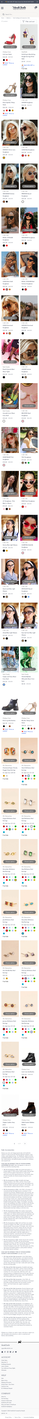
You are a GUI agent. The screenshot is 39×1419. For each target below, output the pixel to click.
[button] (36, 8)
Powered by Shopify (20, 1411)
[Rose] (34, 728)
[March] (28, 776)
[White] (10, 60)
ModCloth (12, 1411)
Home (2, 18)
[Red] (7, 60)
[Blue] (28, 597)
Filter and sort (29, 21)
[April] (31, 776)
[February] (25, 776)
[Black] (4, 60)
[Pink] (23, 421)
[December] (23, 781)
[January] (23, 776)
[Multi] (4, 421)
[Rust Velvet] (31, 728)
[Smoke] (25, 463)
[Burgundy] (25, 1077)
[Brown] (10, 726)
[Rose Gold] (25, 155)
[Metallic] (4, 110)
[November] (34, 778)
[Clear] (28, 641)
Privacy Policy (8, 1417)
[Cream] (25, 728)
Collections (8, 18)
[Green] (28, 463)
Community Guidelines (29, 1417)
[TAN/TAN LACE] (4, 201)
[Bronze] (28, 155)
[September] (31, 778)
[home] (19, 8)
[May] (34, 776)
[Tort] (25, 108)
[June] (23, 778)
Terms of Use (18, 1417)
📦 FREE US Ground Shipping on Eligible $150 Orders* (19, 2)
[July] (25, 778)
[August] (28, 778)
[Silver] (7, 776)
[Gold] (12, 110)
